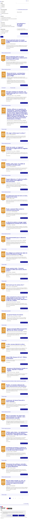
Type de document (4, 9)
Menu (28, 1)
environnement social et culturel (22, 9)
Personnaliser (9, 515)
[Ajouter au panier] (21, 33)
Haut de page (26, 503)
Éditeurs (2, 16)
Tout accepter (21, 515)
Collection (3, 22)
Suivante (21, 498)
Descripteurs (3, 29)
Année (2, 3)
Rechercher (26, 1)
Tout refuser (15, 515)
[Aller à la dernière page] (22, 498)
